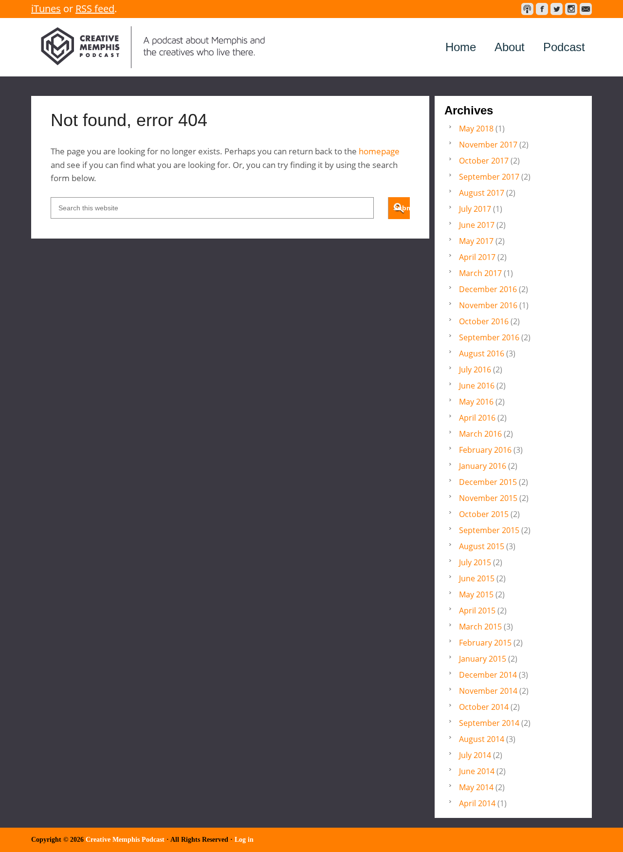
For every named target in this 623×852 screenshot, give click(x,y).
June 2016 (477, 385)
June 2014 (477, 771)
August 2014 (481, 739)
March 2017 (480, 273)
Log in (244, 839)
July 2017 (475, 209)
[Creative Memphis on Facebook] (542, 9)
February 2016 (485, 450)
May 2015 (476, 594)
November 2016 (488, 305)
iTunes (46, 8)
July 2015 (475, 562)
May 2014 (476, 787)
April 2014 (477, 803)
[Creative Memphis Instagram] (571, 9)
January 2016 (482, 466)
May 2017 (476, 241)
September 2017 (489, 176)
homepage (379, 151)
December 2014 (488, 674)
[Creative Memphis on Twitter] (556, 9)
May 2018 (476, 128)
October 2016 (484, 321)
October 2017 (484, 160)
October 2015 (484, 514)
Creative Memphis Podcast (153, 47)
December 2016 (488, 289)
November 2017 (488, 144)
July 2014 (475, 755)
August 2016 (481, 353)
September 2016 (489, 337)
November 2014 (488, 690)
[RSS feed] (527, 9)
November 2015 (488, 498)
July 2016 (475, 369)
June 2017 (477, 225)
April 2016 (477, 417)
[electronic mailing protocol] (586, 9)
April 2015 (477, 610)
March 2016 (480, 433)
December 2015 (488, 482)
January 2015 (482, 658)
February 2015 (485, 642)
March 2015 (480, 626)
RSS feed (94, 8)
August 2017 (481, 192)
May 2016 (476, 401)
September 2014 (489, 723)
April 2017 (477, 257)
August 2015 (481, 546)
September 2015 (489, 530)
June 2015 (477, 578)
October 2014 (484, 707)
